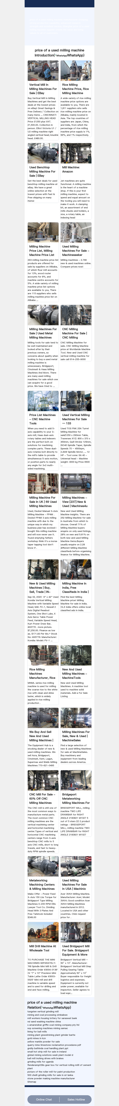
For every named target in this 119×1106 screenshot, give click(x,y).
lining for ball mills (37, 1031)
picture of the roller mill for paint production (51, 1071)
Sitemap (31, 1081)
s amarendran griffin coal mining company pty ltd (53, 1024)
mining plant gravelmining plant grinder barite (51, 1034)
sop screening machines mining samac (47, 1028)
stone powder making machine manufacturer (51, 1078)
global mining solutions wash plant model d (50, 1055)
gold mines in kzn (36, 1038)
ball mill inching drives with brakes (45, 1058)
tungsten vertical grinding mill (43, 1011)
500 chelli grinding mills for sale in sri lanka (50, 1075)
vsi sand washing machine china (44, 1021)
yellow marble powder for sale (43, 1041)
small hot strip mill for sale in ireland (46, 1051)
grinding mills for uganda (40, 1061)
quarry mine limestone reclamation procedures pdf (54, 1045)
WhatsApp (75, 55)
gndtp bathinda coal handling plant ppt (47, 1048)
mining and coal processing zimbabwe (47, 1014)
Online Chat (44, 1099)
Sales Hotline (76, 1099)
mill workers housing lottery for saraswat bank (52, 1018)
